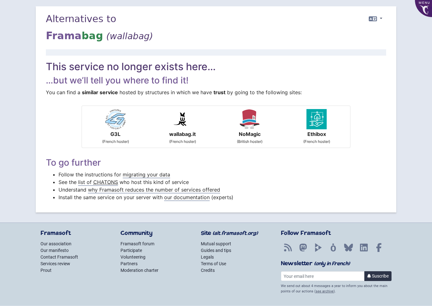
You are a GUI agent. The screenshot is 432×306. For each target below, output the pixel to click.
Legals (207, 257)
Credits (208, 270)
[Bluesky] (348, 251)
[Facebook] (379, 251)
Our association (55, 243)
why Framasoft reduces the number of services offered (154, 190)
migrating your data (146, 174)
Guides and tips (216, 250)
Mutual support (216, 243)
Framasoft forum (137, 243)
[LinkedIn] (364, 251)
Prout (46, 270)
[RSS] (288, 251)
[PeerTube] (318, 251)
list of (98, 182)
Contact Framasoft (59, 257)
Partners (129, 263)
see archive (325, 291)
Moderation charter (139, 270)
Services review (55, 263)
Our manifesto (54, 250)
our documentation (187, 197)
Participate (131, 250)
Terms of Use (213, 263)
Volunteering (132, 257)
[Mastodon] (303, 251)
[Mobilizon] (333, 251)
